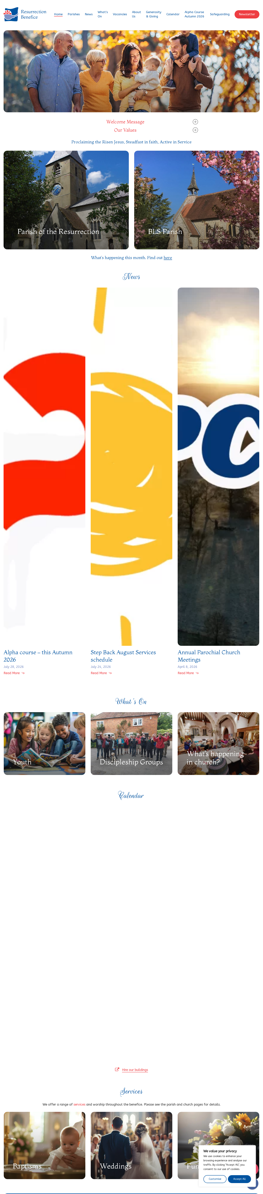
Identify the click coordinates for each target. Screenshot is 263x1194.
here (168, 257)
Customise (215, 1179)
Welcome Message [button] (125, 122)
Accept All (239, 1179)
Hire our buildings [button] (135, 1070)
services (79, 1104)
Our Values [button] (125, 130)
